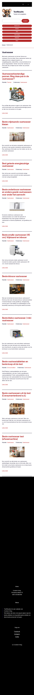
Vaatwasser (23, 82)
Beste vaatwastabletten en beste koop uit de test (15, 362)
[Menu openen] (23, 4)
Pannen (9, 82)
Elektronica (17, 25)
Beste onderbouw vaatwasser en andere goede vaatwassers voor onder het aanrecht (16, 192)
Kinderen (17, 37)
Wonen (17, 28)
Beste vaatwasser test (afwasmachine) (13, 437)
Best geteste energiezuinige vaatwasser (15, 164)
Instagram (17, 634)
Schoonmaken (11, 367)
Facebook (17, 631)
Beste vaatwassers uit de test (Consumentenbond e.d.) (16, 394)
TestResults (18, 12)
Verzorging (17, 34)
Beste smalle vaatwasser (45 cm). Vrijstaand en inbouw (16, 236)
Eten (17, 31)
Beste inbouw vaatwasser (14, 276)
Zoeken (25, 21)
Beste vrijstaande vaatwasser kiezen (16, 123)
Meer (17, 40)
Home (3, 45)
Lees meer (5, 113)
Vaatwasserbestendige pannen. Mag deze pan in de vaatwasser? (15, 76)
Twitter (17, 637)
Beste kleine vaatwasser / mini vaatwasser (16, 319)
